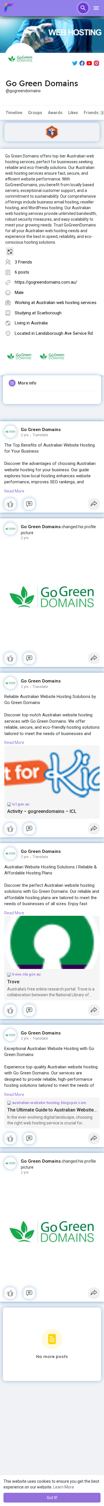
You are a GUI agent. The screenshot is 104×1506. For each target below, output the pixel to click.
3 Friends (23, 262)
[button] (83, 8)
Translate (40, 435)
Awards (55, 112)
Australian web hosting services (66, 302)
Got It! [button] (52, 1497)
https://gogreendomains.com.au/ (46, 282)
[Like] (52, 505)
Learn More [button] (63, 1487)
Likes (73, 112)
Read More (14, 491)
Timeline (14, 112)
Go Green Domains (41, 429)
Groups (35, 112)
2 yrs (25, 435)
